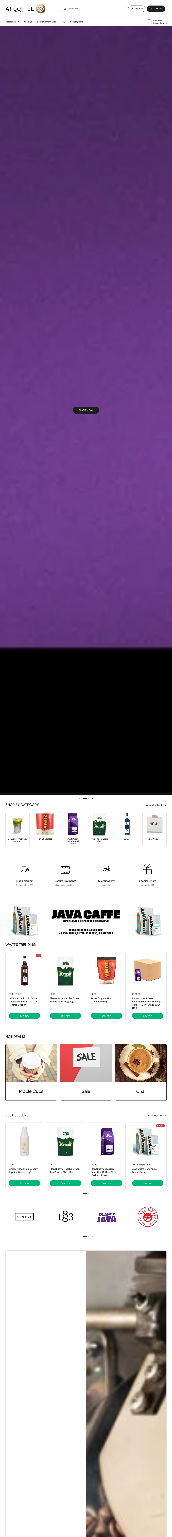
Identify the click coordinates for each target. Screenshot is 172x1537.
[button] (156, 9)
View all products (157, 1115)
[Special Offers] (148, 869)
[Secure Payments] (65, 869)
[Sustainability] (106, 869)
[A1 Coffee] (25, 9)
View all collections (156, 805)
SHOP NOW (86, 410)
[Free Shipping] (24, 869)
